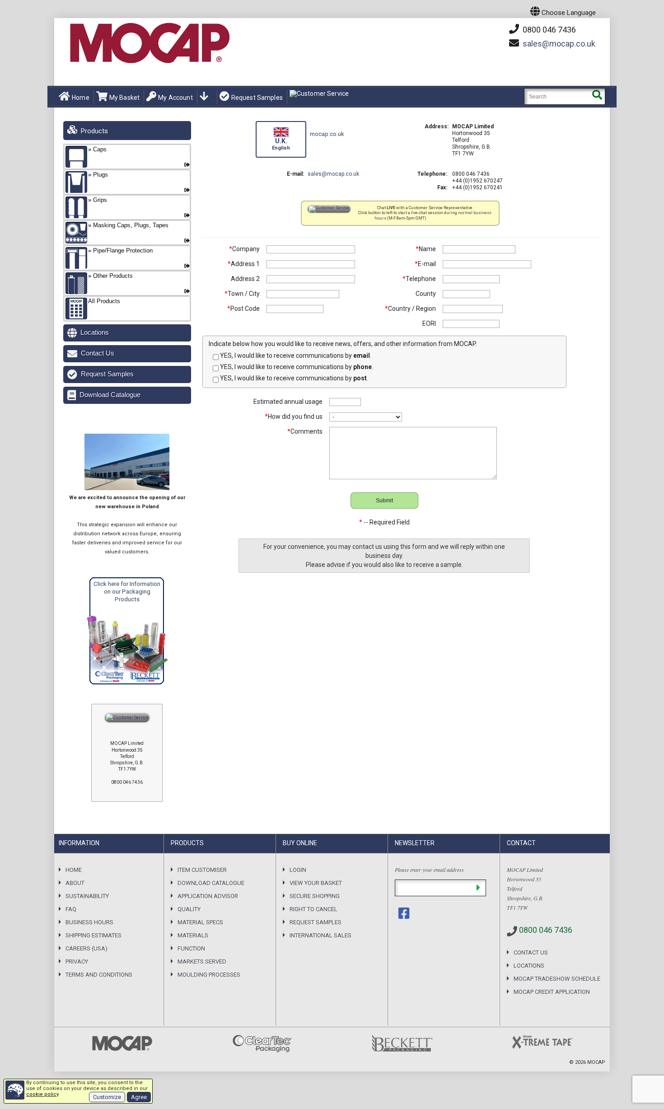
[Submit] (478, 888)
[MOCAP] (149, 43)
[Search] (597, 96)
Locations (94, 332)
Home (80, 97)
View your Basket (316, 883)
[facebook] (404, 913)
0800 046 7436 (548, 29)
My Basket (124, 97)
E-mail (425, 263)
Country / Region (410, 308)
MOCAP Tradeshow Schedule (557, 978)
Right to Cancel (313, 909)
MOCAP (596, 1062)
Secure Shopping (315, 896)
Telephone (419, 278)
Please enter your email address (429, 869)
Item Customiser (202, 869)
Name (426, 249)
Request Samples (257, 97)
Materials (193, 935)
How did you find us (294, 416)
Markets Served (202, 961)
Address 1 (244, 263)
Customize (107, 1097)
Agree (139, 1097)
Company (244, 249)
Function (191, 948)
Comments (305, 431)
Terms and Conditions (98, 974)
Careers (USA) (86, 948)
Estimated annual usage (288, 401)
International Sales (320, 935)
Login (298, 869)
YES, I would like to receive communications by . (295, 355)
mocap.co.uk (559, 43)
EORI (429, 323)
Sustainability (87, 896)
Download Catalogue (109, 394)
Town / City (242, 293)
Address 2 (245, 278)
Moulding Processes (209, 974)
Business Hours (89, 922)
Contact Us (97, 353)
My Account (175, 97)
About (74, 883)
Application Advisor (208, 896)
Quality (189, 909)
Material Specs (200, 922)
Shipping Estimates (93, 935)
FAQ (70, 909)
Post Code (243, 308)
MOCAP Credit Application (552, 991)
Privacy (76, 961)
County (426, 293)
